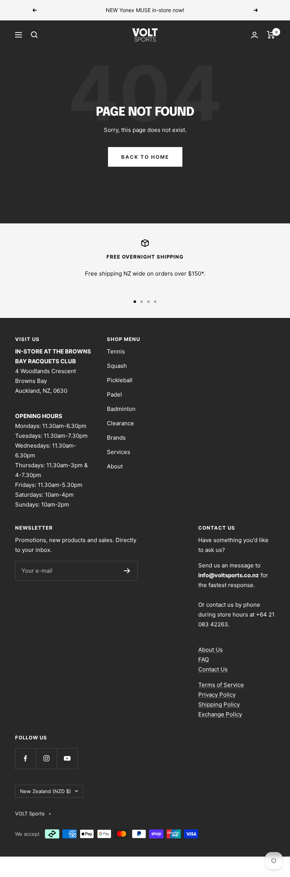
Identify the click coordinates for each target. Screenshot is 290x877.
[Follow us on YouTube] (67, 758)
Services (118, 452)
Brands (116, 437)
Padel (114, 394)
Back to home (145, 157)
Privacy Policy (217, 694)
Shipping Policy (219, 704)
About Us (210, 649)
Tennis (116, 351)
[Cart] (271, 35)
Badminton (121, 408)
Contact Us (213, 669)
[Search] (34, 34)
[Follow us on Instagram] (46, 758)
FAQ (203, 659)
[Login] (254, 35)
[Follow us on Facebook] (25, 758)
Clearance (120, 423)
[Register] (127, 570)
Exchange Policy (220, 714)
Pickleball (120, 380)
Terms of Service (221, 684)
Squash (117, 365)
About (115, 466)
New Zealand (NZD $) (45, 791)
